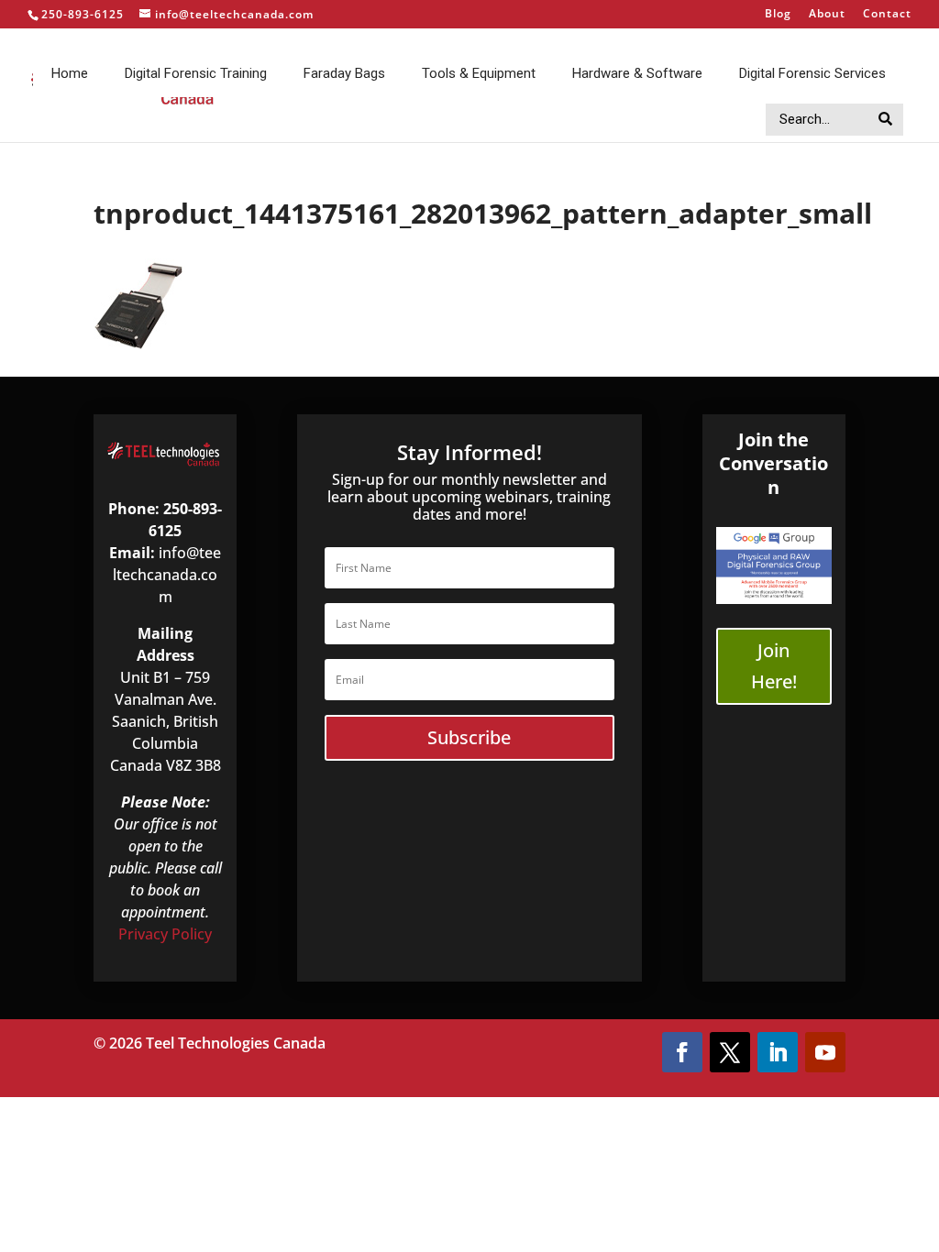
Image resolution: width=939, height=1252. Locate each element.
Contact (887, 14)
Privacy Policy (165, 934)
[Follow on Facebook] (682, 1052)
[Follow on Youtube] (825, 1052)
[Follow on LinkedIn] (777, 1052)
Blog (778, 14)
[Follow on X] (730, 1052)
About (827, 14)
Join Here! (774, 666)
